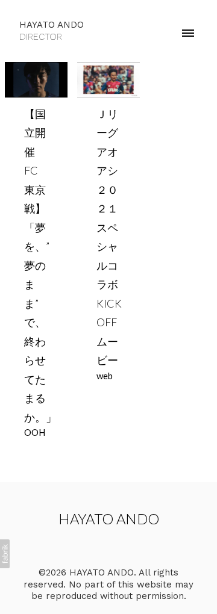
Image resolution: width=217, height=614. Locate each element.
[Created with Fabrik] (5, 553)
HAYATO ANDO (108, 518)
